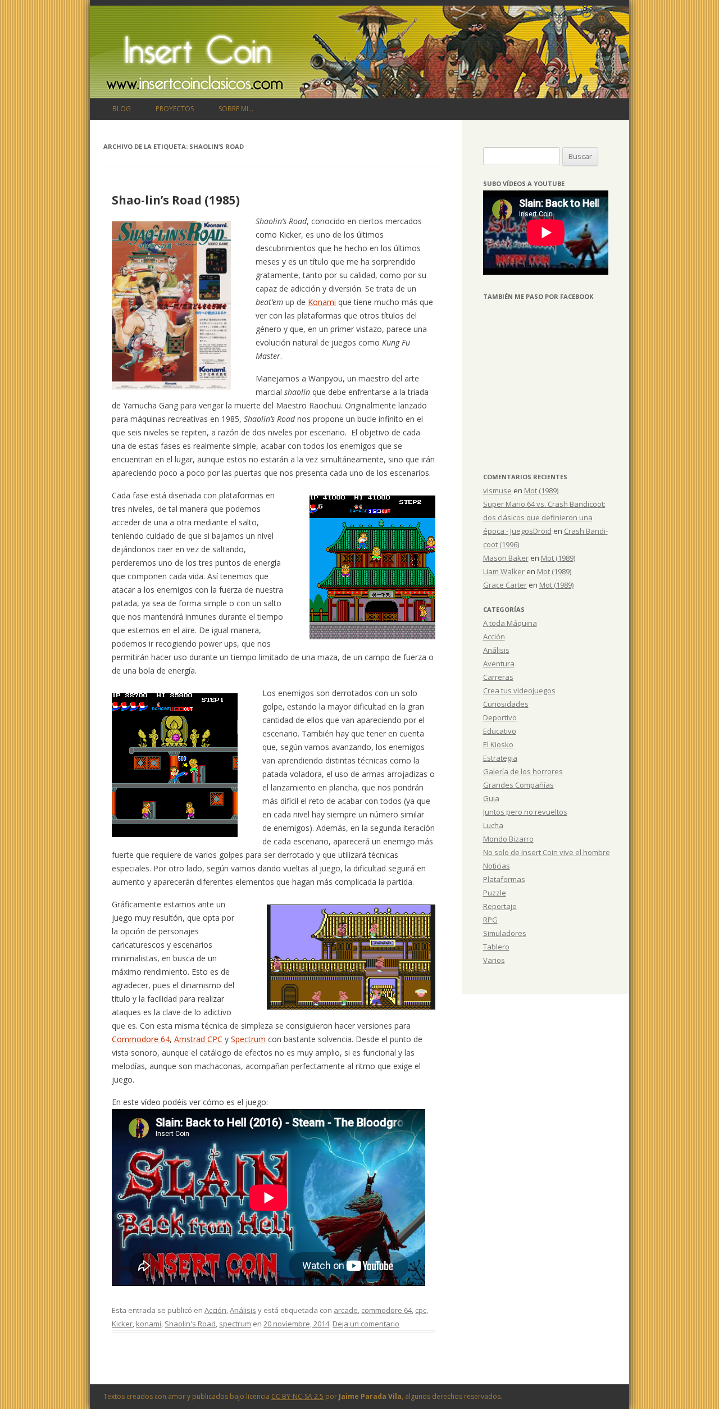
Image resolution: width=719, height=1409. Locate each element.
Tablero (496, 947)
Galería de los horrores (523, 771)
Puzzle (494, 893)
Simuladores (504, 933)
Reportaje (500, 906)
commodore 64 (386, 1310)
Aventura (499, 663)
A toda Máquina (510, 623)
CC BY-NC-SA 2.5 (297, 1396)
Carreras (498, 677)
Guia (491, 798)
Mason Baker (506, 558)
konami (148, 1324)
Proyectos (175, 108)
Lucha (493, 825)
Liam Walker (504, 571)
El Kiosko (498, 744)
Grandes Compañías (518, 785)
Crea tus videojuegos (519, 690)
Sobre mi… (236, 108)
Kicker (122, 1324)
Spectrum (248, 1039)
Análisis (243, 1310)
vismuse (497, 490)
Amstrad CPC (198, 1039)
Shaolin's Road (190, 1324)
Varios (494, 960)
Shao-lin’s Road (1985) (176, 200)
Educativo (499, 731)
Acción (215, 1310)
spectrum (235, 1324)
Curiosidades (506, 704)
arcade (346, 1310)
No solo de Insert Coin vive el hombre (546, 852)
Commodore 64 (141, 1039)
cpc (420, 1310)
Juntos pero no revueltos (525, 812)
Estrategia (500, 758)
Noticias (496, 866)
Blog (121, 108)
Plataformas (504, 879)
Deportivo (500, 717)
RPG (490, 920)
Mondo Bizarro (508, 839)
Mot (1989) (541, 490)
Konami (322, 302)
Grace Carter (505, 585)
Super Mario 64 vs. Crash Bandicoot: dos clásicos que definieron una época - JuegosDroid (544, 517)
